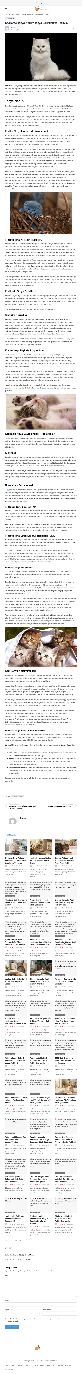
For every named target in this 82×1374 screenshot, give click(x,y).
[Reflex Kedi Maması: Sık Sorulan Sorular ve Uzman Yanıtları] (16, 1126)
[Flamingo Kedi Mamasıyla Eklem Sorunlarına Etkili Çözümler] (16, 889)
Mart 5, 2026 (69, 908)
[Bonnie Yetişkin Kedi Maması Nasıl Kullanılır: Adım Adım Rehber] (66, 847)
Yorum (8, 1275)
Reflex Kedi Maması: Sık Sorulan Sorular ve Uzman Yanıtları (15, 1139)
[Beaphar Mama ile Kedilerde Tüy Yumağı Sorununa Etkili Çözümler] (41, 1126)
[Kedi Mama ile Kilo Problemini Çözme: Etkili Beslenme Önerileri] (66, 929)
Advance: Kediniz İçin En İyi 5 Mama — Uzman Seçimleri (65, 981)
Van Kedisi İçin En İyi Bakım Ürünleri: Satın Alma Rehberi (14, 1179)
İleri (14, 1240)
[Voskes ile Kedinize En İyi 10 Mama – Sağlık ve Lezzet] (16, 968)
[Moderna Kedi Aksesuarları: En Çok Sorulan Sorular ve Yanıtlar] (41, 1205)
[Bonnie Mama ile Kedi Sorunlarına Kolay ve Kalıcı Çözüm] (66, 889)
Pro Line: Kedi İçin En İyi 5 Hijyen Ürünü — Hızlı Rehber (40, 1021)
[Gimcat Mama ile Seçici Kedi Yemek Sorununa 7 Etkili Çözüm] (41, 1087)
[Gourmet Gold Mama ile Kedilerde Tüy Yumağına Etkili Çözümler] (66, 1087)
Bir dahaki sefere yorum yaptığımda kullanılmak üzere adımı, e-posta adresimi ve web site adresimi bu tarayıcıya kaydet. (42, 1320)
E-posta (8, 1310)
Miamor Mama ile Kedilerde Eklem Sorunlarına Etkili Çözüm (15, 1021)
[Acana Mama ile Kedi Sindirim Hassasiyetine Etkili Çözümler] (41, 889)
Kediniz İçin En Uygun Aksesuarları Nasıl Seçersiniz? (14, 1218)
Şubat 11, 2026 (20, 1224)
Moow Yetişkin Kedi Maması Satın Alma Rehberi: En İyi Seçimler (15, 942)
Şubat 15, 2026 (70, 1145)
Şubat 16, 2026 (45, 1145)
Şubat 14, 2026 (20, 1184)
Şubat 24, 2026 (70, 1026)
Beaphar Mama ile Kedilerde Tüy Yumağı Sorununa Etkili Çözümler (41, 1139)
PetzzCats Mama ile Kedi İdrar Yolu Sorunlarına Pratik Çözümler (65, 1021)
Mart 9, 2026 (44, 866)
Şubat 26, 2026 (20, 1026)
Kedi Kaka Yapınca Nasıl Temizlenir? (24, 1260)
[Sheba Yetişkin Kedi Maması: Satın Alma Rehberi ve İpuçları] (66, 1205)
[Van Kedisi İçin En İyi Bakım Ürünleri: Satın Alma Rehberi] (16, 1166)
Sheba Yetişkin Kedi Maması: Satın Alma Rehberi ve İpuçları (63, 1218)
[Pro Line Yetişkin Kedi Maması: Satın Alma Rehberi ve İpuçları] (41, 1166)
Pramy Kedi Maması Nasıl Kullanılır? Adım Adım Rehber (16, 1100)
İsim (7, 1301)
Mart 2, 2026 (69, 947)
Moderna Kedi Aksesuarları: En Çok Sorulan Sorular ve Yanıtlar (39, 1220)
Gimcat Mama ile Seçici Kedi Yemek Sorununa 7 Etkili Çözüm (40, 1100)
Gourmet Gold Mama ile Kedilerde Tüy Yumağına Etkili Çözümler (65, 1100)
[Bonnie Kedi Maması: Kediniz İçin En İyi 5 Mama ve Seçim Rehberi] (66, 1126)
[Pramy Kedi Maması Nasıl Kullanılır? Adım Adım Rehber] (16, 1087)
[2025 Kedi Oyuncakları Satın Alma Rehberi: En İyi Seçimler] (66, 1047)
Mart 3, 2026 (44, 947)
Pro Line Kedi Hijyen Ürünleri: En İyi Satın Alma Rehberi (64, 1179)
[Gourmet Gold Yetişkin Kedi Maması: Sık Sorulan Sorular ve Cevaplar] (16, 847)
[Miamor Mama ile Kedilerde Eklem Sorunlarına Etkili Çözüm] (16, 1008)
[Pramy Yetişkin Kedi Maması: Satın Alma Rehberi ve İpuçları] (41, 1047)
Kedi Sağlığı (10, 18)
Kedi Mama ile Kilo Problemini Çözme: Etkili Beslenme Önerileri (65, 942)
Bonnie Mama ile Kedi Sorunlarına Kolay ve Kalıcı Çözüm (64, 902)
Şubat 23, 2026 (20, 1066)
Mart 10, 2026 (19, 866)
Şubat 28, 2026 (45, 987)
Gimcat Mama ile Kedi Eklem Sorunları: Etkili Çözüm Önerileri (39, 981)
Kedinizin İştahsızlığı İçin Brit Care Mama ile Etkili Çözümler (40, 860)
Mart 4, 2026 (19, 947)
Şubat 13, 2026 (45, 1184)
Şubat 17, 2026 (20, 1145)
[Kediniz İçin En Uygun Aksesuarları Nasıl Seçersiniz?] (16, 1205)
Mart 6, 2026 (44, 908)
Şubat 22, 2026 (45, 1066)
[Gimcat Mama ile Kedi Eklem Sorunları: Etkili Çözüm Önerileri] (41, 968)
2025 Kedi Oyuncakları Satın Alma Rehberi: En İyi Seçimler (65, 1060)
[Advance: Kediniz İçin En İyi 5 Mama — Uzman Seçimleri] (66, 968)
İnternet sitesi (47, 1310)
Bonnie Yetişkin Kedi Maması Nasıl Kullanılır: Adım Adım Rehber (65, 860)
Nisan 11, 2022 (15, 30)
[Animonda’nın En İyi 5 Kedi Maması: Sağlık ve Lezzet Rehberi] (16, 1047)
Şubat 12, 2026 (70, 1184)
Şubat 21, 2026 (70, 1066)
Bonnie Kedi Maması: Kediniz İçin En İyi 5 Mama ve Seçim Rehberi (65, 1139)
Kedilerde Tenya (17, 796)
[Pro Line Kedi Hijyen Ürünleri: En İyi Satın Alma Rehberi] (66, 1166)
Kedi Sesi (39, 1361)
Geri (8, 1240)
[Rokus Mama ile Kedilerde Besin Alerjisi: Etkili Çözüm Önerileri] (41, 929)
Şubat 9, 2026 (69, 1224)
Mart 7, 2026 (19, 908)
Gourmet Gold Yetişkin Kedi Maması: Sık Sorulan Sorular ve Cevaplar (16, 860)
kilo (8, 489)
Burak (13, 27)
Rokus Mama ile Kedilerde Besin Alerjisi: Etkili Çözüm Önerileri (40, 942)
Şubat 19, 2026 (45, 1105)
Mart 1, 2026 (19, 987)
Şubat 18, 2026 (70, 1105)
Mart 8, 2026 (69, 866)
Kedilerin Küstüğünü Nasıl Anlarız (23, 1255)
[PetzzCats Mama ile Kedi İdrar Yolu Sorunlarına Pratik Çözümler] (66, 1008)
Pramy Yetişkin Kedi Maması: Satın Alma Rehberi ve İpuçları (38, 1060)
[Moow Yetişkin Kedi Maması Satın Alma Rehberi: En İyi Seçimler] (16, 929)
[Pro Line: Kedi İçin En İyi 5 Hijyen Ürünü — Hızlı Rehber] (41, 1008)
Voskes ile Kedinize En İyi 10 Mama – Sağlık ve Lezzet (16, 981)
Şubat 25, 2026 (45, 1026)
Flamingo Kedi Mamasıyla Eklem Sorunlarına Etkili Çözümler (16, 902)
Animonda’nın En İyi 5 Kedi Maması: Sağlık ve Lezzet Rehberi (15, 1060)
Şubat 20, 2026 (20, 1105)
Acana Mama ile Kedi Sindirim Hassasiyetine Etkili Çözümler (40, 902)
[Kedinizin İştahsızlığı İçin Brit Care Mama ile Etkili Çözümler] (41, 847)
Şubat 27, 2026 (70, 987)
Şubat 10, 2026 (45, 1226)
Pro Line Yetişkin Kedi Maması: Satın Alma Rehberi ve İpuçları (39, 1179)
